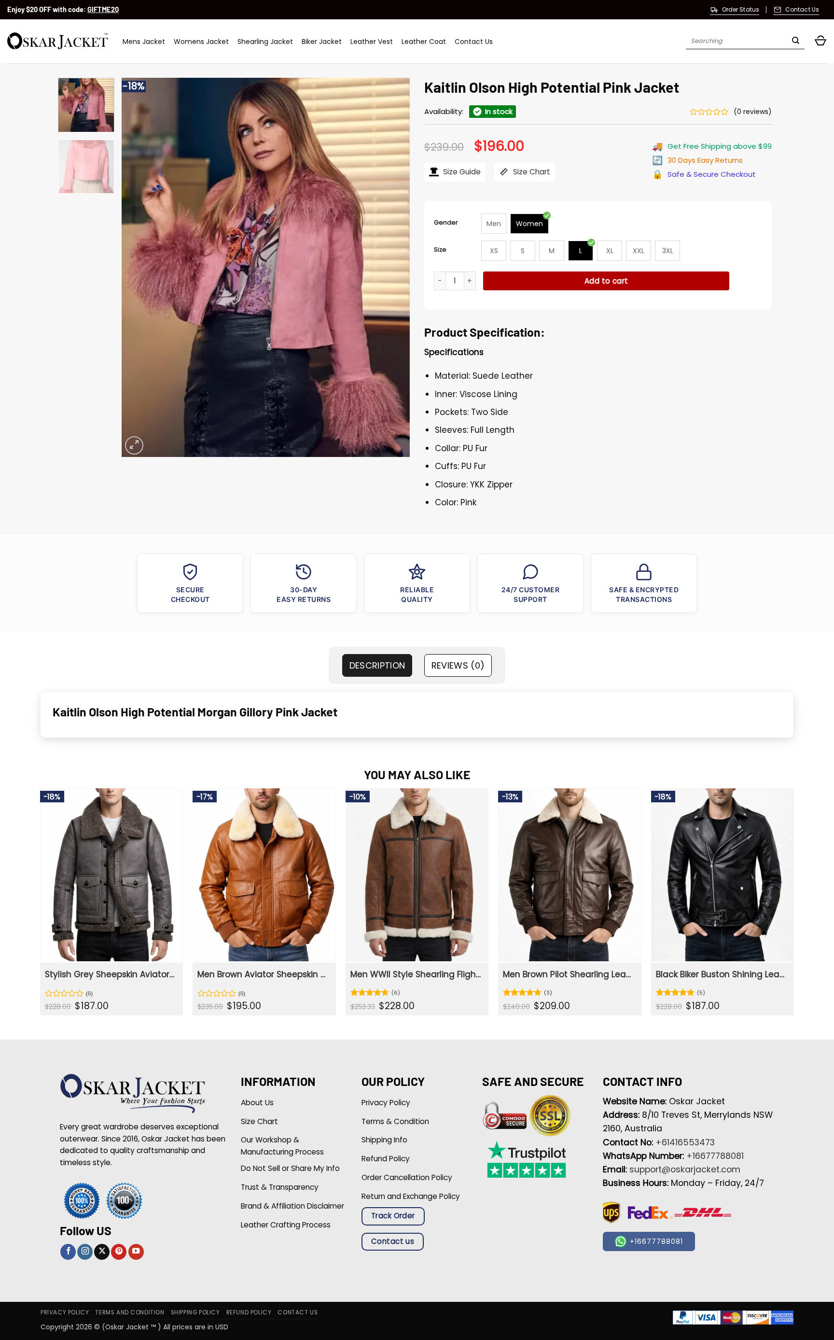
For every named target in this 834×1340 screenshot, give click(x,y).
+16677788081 (715, 1156)
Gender (446, 222)
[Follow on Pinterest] (118, 1252)
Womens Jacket (201, 41)
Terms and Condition (129, 1312)
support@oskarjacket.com (684, 1169)
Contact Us (474, 41)
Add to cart (606, 281)
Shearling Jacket (265, 41)
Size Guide (461, 172)
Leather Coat (424, 41)
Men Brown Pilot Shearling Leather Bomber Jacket (568, 974)
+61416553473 (685, 1142)
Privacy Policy (65, 1312)
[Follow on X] (102, 1252)
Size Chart (530, 172)
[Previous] (139, 267)
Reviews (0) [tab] (458, 665)
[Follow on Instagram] (85, 1252)
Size (440, 249)
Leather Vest (371, 41)
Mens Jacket (144, 41)
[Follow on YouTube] (136, 1252)
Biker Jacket (322, 41)
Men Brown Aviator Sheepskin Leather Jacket (262, 974)
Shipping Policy (195, 1312)
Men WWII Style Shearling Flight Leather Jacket (415, 974)
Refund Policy (249, 1312)
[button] (820, 41)
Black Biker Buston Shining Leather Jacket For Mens (721, 974)
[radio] (494, 223)
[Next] (392, 267)
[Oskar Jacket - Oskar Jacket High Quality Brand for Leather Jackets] (57, 41)
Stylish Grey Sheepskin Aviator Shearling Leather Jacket (110, 974)
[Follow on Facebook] (68, 1252)
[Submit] (796, 41)
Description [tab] (377, 665)
